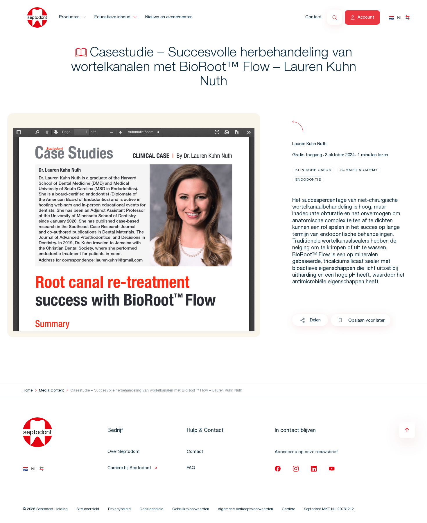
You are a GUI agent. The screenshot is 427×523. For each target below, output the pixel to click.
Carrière (288, 509)
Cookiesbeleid (151, 509)
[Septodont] (37, 17)
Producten (69, 17)
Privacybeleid (119, 509)
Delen (315, 320)
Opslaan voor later (366, 321)
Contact (313, 17)
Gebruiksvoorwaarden (190, 509)
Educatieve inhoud (112, 17)
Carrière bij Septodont (129, 468)
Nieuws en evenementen (169, 17)
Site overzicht (87, 509)
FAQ (191, 468)
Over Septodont (123, 452)
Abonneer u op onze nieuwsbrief (306, 452)
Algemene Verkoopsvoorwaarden (245, 509)
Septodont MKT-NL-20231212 (329, 509)
